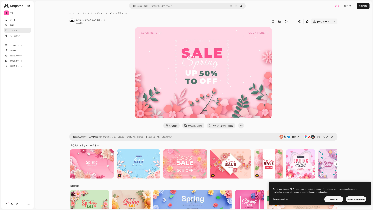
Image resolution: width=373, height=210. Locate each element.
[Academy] (11, 204)
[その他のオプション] (293, 21)
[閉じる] (332, 137)
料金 (337, 5)
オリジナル (155, 32)
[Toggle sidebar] (28, 6)
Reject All (333, 199)
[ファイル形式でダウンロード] (334, 21)
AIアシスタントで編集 (223, 125)
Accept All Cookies (356, 199)
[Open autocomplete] (133, 6)
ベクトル (90, 13)
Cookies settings (280, 199)
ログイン (348, 5)
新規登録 (363, 5)
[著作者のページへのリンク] (72, 21)
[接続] (6, 204)
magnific (79, 23)
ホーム (72, 13)
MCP (294, 137)
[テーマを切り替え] (17, 204)
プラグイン (321, 137)
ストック (80, 13)
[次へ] (336, 163)
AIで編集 (173, 125)
